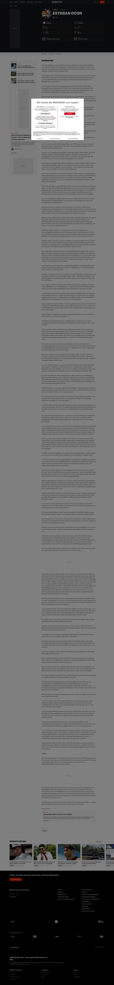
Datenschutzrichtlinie (55, 138)
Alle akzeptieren (45, 113)
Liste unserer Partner (70, 134)
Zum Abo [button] (70, 113)
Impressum (39, 138)
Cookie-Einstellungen (73, 138)
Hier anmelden (69, 117)
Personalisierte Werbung (45, 123)
